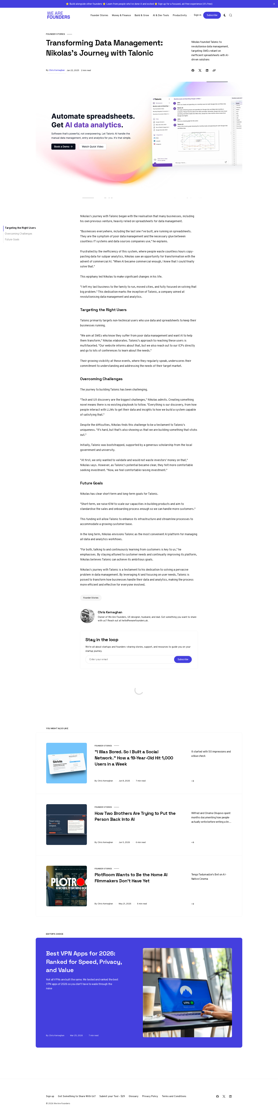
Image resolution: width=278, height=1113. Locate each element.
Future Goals (12, 239)
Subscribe (212, 15)
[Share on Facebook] (192, 70)
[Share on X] (200, 70)
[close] (274, 3)
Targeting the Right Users (20, 228)
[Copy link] (214, 70)
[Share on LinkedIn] (207, 70)
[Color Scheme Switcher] (225, 15)
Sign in (197, 15)
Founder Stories (55, 34)
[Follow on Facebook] (217, 1096)
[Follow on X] (224, 1096)
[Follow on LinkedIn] (230, 1096)
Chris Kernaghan (57, 70)
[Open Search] (230, 15)
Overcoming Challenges (18, 234)
